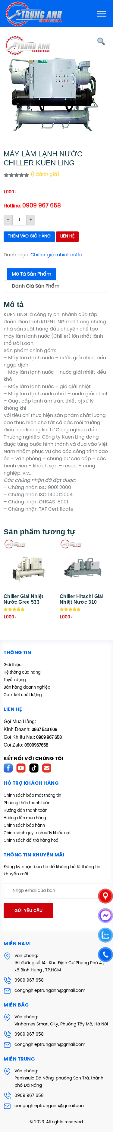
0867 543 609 (44, 730)
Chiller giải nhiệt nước (56, 255)
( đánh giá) (45, 174)
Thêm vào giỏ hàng (29, 236)
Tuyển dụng (15, 680)
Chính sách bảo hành (24, 826)
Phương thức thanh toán (27, 803)
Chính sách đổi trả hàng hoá (31, 841)
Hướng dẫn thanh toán (25, 811)
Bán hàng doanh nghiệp (27, 688)
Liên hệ (67, 236)
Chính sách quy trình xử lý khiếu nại (37, 833)
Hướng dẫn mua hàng (25, 818)
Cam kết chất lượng (23, 695)
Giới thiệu (12, 665)
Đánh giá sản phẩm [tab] (35, 286)
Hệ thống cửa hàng (22, 673)
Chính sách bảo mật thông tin (32, 796)
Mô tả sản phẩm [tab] (31, 274)
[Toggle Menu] (101, 14)
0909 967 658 (29, 980)
